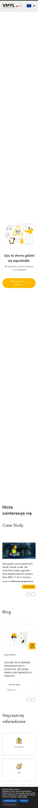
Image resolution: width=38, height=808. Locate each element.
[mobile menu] (34, 6)
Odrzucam (24, 801)
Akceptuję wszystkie (10, 801)
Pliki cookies (22, 797)
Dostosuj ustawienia (10, 804)
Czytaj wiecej (29, 587)
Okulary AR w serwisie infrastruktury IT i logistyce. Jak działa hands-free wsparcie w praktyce (18, 669)
